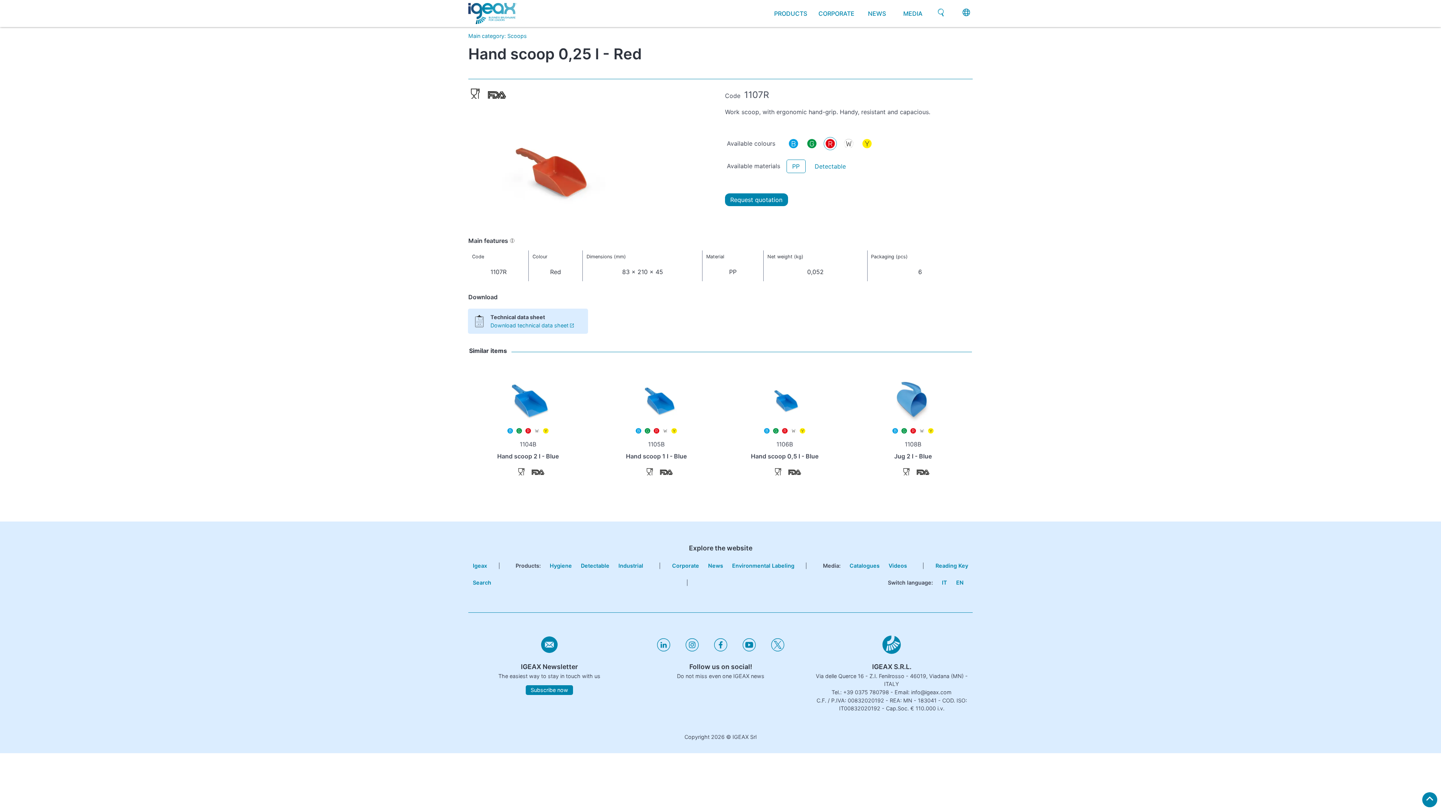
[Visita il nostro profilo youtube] (749, 649)
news (877, 13)
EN (960, 582)
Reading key (952, 565)
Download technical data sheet (529, 325)
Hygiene (561, 565)
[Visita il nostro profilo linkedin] (663, 649)
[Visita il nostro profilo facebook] (720, 649)
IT (944, 582)
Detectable (830, 166)
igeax (480, 565)
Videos (898, 565)
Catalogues (865, 565)
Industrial (630, 565)
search (482, 582)
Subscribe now (549, 690)
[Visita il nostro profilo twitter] (777, 649)
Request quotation (756, 200)
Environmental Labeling (763, 565)
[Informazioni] (512, 240)
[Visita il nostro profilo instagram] (692, 649)
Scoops (517, 36)
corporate (836, 13)
